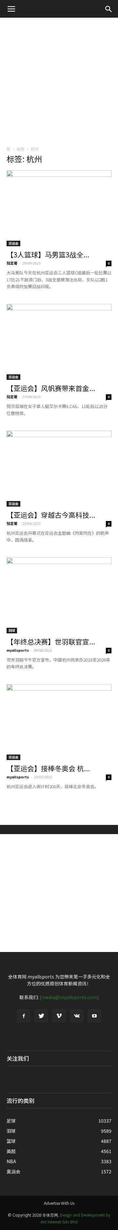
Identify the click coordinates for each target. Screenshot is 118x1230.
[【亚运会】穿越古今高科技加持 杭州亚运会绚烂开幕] (59, 469)
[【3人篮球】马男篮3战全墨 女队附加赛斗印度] (59, 208)
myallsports (18, 650)
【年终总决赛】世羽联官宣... (51, 641)
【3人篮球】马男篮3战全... (48, 254)
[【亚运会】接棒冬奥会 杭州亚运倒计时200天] (59, 722)
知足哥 (12, 263)
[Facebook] (23, 1015)
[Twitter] (41, 1015)
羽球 (12, 630)
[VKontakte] (76, 1015)
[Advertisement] (59, 80)
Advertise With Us (59, 1203)
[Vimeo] (59, 1015)
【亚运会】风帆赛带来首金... (51, 388)
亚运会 (13, 243)
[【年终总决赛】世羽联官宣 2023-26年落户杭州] (59, 595)
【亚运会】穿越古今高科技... (51, 515)
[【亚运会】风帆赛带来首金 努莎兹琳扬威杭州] (59, 342)
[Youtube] (94, 1015)
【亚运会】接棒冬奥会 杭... (48, 768)
